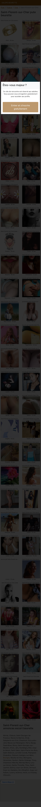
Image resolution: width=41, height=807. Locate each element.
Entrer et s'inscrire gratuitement (20, 107)
